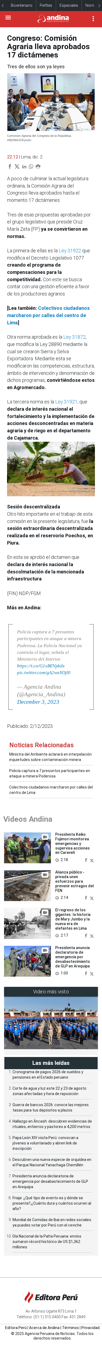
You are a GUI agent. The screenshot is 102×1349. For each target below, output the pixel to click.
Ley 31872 (74, 337)
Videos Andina (27, 819)
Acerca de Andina (44, 1328)
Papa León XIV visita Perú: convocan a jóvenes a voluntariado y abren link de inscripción (45, 1143)
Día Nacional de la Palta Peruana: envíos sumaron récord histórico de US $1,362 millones (47, 1241)
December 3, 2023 (38, 702)
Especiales (69, 5)
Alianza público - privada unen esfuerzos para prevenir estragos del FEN (74, 881)
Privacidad (90, 1328)
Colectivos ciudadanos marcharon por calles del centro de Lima (48, 315)
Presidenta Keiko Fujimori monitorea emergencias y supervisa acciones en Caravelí (72, 843)
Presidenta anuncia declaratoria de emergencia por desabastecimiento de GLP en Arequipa (72, 957)
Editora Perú (16, 1328)
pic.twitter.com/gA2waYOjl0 (43, 672)
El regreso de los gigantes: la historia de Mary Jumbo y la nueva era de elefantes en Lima (73, 919)
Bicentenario (21, 5)
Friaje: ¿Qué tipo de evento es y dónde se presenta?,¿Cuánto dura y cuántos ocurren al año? (52, 1203)
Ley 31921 (66, 402)
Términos (70, 1328)
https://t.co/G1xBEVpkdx (41, 665)
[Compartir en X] (91, 859)
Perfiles (46, 5)
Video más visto (51, 991)
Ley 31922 (70, 250)
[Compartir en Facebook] (86, 859)
